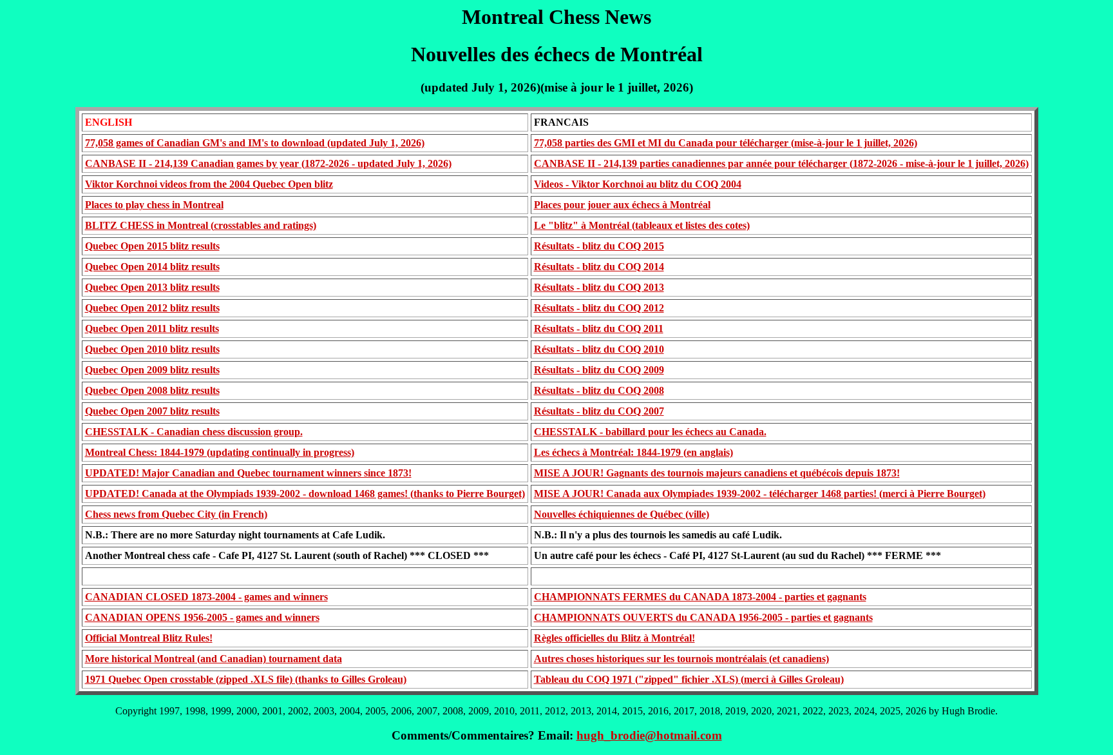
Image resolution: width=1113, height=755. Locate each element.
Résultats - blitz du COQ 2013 (599, 287)
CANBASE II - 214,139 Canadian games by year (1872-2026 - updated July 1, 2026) (268, 163)
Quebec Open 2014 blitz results (152, 266)
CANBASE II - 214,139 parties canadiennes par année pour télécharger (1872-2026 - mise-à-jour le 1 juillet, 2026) (781, 163)
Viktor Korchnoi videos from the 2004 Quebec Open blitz (209, 184)
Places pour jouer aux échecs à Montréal (622, 204)
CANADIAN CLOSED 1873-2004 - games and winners (206, 596)
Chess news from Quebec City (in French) (176, 514)
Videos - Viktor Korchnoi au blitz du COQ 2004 (637, 184)
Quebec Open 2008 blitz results (152, 390)
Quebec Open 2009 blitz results (152, 369)
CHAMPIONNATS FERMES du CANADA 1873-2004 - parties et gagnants (700, 596)
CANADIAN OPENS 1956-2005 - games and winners (202, 617)
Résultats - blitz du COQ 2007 (599, 411)
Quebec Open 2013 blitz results (152, 287)
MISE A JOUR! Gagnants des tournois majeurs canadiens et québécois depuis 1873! (717, 472)
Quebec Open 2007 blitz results (152, 411)
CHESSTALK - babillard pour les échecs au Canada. (650, 431)
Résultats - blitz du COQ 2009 (599, 369)
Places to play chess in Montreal (154, 204)
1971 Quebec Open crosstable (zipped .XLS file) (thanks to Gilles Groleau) (245, 679)
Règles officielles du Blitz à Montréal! (614, 637)
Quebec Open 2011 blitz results (152, 328)
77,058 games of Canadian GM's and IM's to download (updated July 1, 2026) (254, 142)
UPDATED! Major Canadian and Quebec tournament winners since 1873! (248, 472)
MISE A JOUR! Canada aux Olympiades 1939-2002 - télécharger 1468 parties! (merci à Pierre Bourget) (759, 493)
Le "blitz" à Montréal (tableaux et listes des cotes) (642, 225)
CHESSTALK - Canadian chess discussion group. (194, 431)
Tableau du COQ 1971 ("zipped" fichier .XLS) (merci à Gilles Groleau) (689, 679)
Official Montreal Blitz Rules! (149, 637)
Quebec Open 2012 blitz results (152, 307)
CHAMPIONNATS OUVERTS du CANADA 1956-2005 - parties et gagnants (703, 617)
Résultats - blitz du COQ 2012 (599, 307)
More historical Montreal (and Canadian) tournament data (213, 658)
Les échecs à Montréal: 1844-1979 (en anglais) (633, 452)
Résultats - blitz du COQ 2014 (599, 266)
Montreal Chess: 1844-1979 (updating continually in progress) (219, 452)
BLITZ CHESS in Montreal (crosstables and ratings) (200, 225)
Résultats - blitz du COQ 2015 (599, 245)
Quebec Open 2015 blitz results (152, 245)
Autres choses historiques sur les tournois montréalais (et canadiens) (681, 658)
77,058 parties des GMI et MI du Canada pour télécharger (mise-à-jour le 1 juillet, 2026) (725, 142)
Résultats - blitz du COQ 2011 (598, 328)
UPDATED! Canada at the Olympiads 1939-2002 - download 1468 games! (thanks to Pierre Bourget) (305, 493)
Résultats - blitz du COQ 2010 (599, 349)
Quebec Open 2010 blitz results (152, 349)
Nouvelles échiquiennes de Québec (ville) (621, 514)
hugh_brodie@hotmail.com (649, 735)
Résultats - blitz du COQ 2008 (599, 390)
